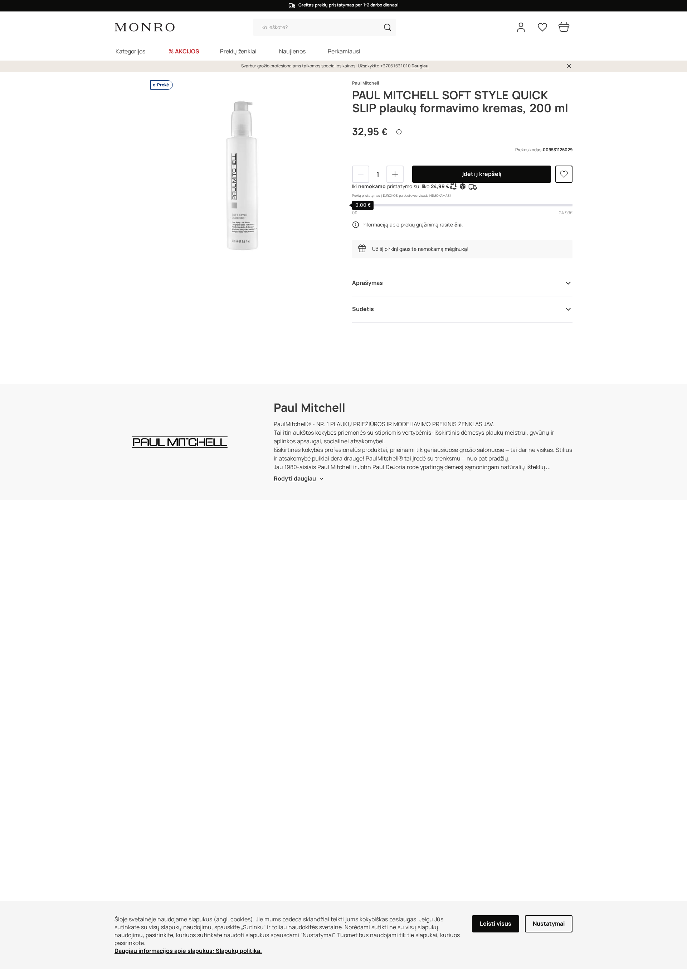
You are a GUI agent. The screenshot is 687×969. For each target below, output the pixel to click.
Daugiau (420, 65)
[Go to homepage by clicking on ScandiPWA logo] (144, 27)
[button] (387, 27)
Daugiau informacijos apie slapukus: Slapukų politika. (188, 951)
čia (458, 225)
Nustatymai (549, 924)
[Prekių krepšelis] (563, 27)
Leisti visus (495, 924)
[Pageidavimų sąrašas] (542, 27)
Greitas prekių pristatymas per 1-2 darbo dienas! (348, 5)
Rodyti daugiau (295, 479)
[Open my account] (521, 27)
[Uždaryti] (568, 66)
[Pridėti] (395, 174)
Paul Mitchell (365, 83)
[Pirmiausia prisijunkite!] (563, 174)
